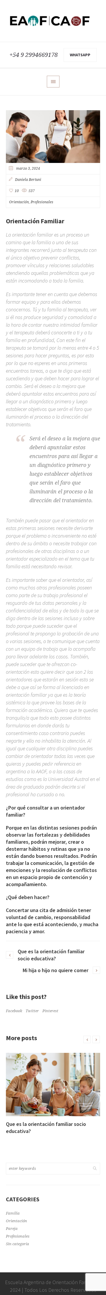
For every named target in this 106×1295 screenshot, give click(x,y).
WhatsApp (80, 54)
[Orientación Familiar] (53, 136)
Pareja (12, 1228)
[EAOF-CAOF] (53, 21)
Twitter (32, 1011)
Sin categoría (17, 1244)
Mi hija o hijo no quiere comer (55, 970)
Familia (13, 1213)
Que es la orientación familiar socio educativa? (51, 955)
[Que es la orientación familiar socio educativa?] (53, 1084)
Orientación (19, 202)
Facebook (14, 1011)
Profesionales (42, 202)
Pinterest (50, 1011)
